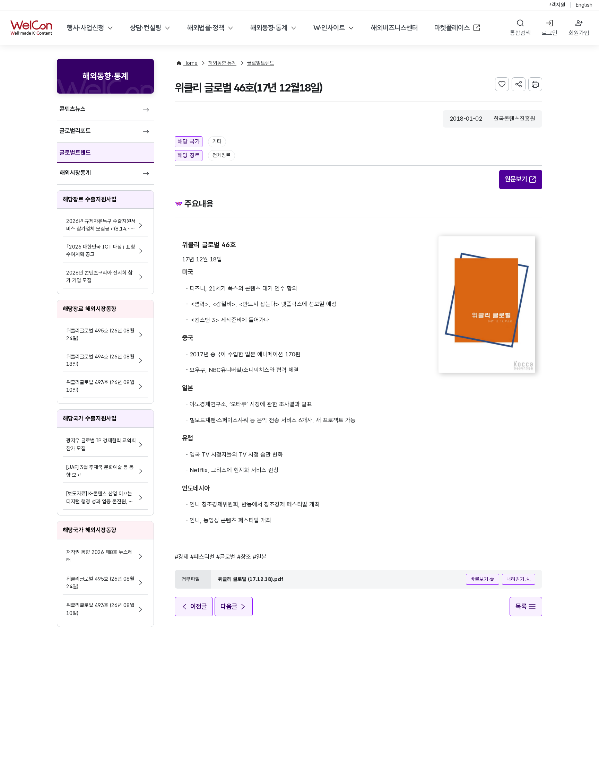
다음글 (228, 606)
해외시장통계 (75, 172)
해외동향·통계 (268, 28)
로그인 (549, 32)
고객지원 (556, 5)
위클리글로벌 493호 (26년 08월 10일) (100, 386)
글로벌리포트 (75, 130)
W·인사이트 (329, 28)
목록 (521, 606)
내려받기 (515, 579)
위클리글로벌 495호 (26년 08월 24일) (100, 334)
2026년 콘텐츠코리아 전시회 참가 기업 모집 (99, 277)
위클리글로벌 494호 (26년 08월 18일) (100, 360)
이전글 (198, 606)
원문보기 (516, 179)
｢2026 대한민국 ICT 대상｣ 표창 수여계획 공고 (100, 251)
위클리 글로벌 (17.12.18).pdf (251, 579)
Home (190, 63)
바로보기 (479, 579)
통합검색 (520, 32)
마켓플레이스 (452, 28)
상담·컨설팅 (145, 28)
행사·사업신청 (85, 28)
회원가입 (578, 32)
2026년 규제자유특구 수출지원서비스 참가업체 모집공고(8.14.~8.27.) (101, 225)
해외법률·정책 (205, 28)
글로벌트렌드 (75, 152)
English (584, 5)
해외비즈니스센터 (394, 28)
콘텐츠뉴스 (73, 108)
